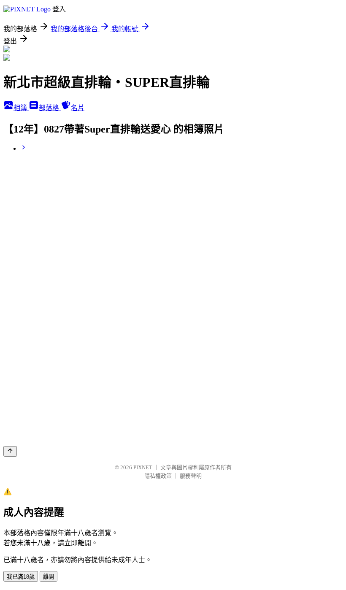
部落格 (50, 107)
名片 (77, 107)
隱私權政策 (158, 476)
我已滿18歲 (21, 577)
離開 (48, 577)
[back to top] (10, 451)
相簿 (21, 107)
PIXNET (142, 467)
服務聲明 (191, 476)
